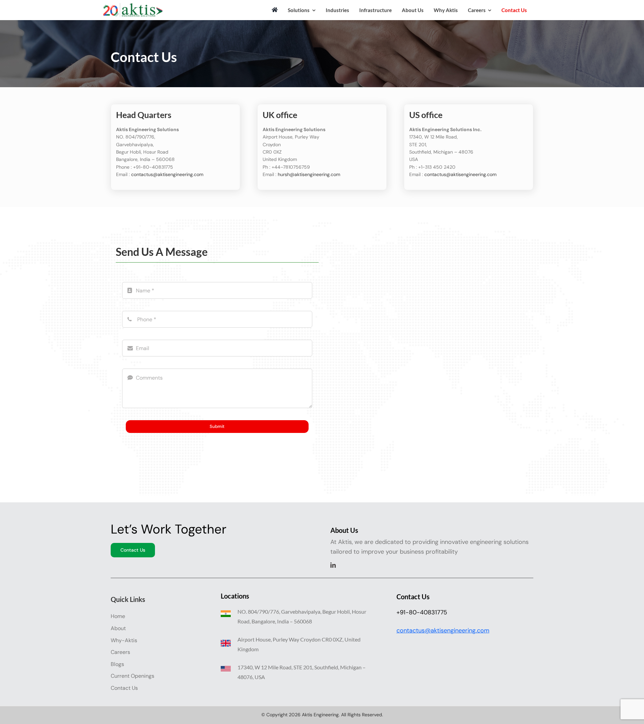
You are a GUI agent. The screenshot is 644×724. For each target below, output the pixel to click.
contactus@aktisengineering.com (167, 174)
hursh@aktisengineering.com (309, 174)
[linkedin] (333, 565)
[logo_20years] (132, 6)
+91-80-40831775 (421, 612)
